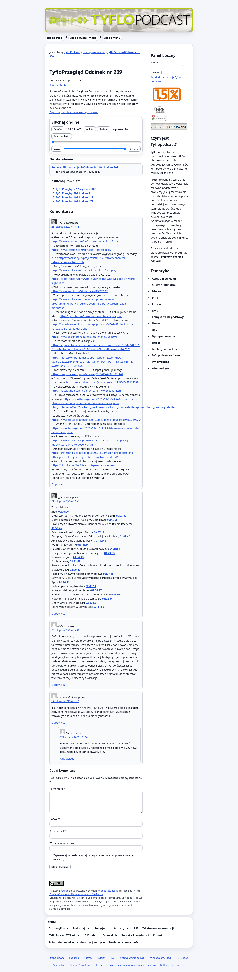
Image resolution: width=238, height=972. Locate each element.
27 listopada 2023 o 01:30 (74, 737)
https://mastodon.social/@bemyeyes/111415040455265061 (102, 382)
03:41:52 (99, 607)
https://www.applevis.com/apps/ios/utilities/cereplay (83, 270)
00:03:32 (121, 515)
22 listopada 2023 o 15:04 (65, 630)
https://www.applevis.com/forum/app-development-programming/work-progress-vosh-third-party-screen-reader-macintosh (89, 303)
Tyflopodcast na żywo (166, 355)
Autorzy (119, 928)
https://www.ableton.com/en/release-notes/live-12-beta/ (85, 241)
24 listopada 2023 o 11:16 (65, 701)
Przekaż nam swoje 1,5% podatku (166, 79)
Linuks (156, 323)
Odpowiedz (58, 484)
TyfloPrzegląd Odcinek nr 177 (74, 201)
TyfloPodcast (53, 10)
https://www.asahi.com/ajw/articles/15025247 (79, 291)
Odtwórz (58, 129)
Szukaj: (155, 62)
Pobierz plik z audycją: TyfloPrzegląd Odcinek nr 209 (84, 167)
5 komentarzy (57, 84)
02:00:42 (75, 569)
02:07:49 (108, 574)
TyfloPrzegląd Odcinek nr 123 (74, 197)
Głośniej (134, 149)
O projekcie (110, 935)
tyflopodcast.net (106, 890)
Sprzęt (156, 342)
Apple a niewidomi (164, 278)
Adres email (57, 831)
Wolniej (90, 129)
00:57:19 (99, 532)
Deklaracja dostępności (124, 942)
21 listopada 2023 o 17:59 (65, 501)
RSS (136, 928)
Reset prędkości (62, 136)
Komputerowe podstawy (168, 317)
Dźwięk (156, 291)
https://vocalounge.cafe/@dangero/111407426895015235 (86, 390)
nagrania (65, 890)
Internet (157, 304)
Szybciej (103, 129)
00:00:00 (63, 511)
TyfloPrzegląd (160, 362)
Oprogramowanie (94, 52)
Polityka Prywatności (135, 935)
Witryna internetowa (62, 843)
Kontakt (158, 935)
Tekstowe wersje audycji (158, 928)
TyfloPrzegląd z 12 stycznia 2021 (76, 189)
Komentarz (57, 788)
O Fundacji (91, 935)
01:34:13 (78, 557)
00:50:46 (56, 528)
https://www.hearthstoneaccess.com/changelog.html (84, 337)
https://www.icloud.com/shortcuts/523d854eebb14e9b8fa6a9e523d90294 (96, 420)
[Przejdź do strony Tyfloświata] (170, 126)
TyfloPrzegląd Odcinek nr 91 (74, 193)
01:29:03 (109, 553)
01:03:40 (125, 536)
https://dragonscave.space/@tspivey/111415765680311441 (87, 374)
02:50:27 (96, 590)
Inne (155, 297)
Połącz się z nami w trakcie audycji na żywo (77, 942)
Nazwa (54, 819)
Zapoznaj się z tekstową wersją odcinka (73, 112)
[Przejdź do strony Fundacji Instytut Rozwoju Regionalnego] (170, 109)
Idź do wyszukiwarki (83, 38)
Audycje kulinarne (164, 285)
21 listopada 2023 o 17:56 (65, 226)
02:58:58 (116, 594)
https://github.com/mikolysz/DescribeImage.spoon (91, 316)
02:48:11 (91, 586)
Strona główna (58, 928)
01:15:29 (82, 544)
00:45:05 (112, 520)
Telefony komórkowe (165, 349)
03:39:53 (91, 603)
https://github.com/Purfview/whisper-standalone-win (84, 465)
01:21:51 (115, 549)
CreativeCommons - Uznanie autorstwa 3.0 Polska (76, 894)
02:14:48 (64, 582)
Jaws (155, 310)
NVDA (155, 330)
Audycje (99, 928)
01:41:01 (75, 561)
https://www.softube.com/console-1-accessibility (81, 250)
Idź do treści (55, 38)
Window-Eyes (160, 368)
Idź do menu (112, 38)
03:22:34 (107, 598)
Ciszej (57, 149)
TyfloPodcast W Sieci (62, 935)
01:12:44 (101, 540)
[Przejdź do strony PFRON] (170, 118)
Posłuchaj (78, 928)
